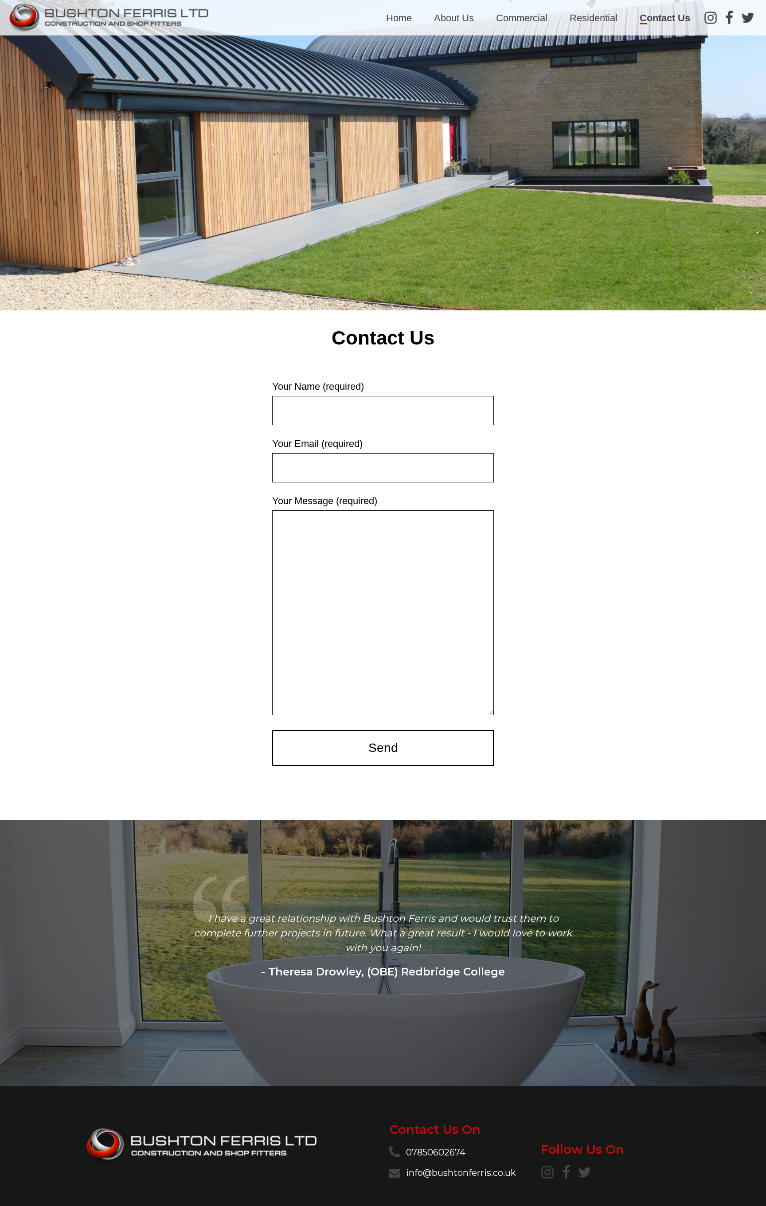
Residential (593, 17)
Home (399, 17)
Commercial (521, 17)
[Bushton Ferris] (108, 18)
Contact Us (665, 17)
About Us (454, 17)
